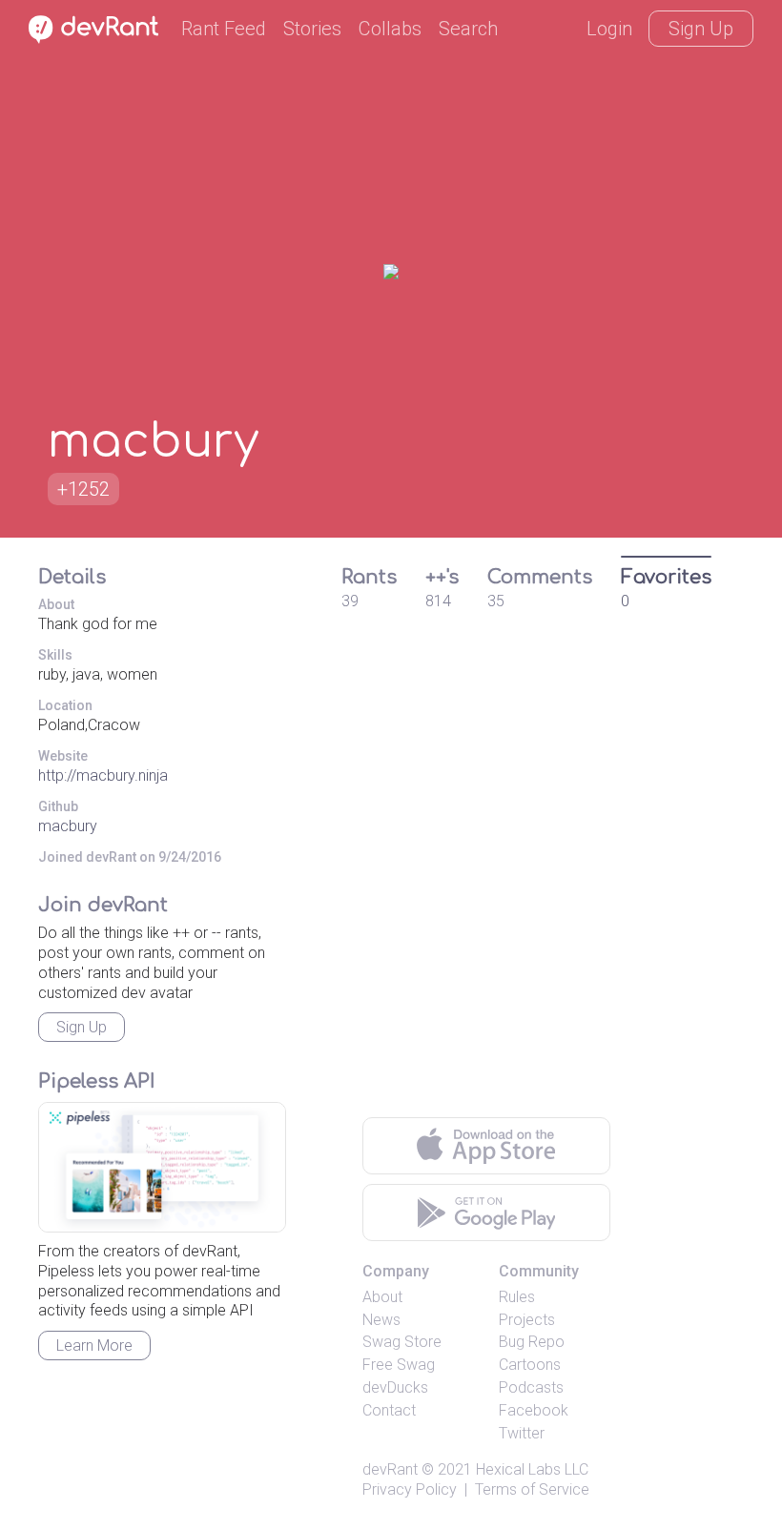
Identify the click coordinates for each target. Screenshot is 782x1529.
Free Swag (398, 1365)
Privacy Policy (409, 1489)
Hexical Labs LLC (532, 1469)
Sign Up (701, 28)
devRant (390, 1469)
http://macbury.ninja (103, 775)
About (382, 1297)
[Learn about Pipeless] (162, 1167)
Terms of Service (532, 1489)
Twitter (522, 1433)
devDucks (395, 1387)
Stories (312, 28)
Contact (389, 1410)
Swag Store (402, 1342)
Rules (517, 1297)
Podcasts (531, 1387)
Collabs (390, 28)
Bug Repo (532, 1342)
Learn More (94, 1345)
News (381, 1320)
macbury (67, 826)
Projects (527, 1320)
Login (609, 28)
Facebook (533, 1410)
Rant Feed (223, 28)
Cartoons (530, 1365)
